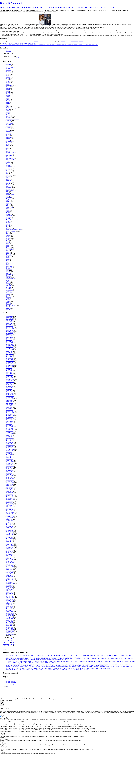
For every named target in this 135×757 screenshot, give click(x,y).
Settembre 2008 (10, 617)
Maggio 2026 (9, 320)
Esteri (7, 135)
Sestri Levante (9, 274)
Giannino (8, 165)
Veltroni (8, 299)
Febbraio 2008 (9, 627)
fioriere (8, 149)
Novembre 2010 (10, 581)
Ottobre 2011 (9, 565)
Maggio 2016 (9, 488)
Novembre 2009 (10, 597)
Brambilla (8, 92)
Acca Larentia (9, 67)
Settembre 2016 (10, 482)
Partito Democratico (11, 231)
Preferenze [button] (3, 700)
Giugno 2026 (9, 319)
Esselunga (8, 134)
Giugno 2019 (9, 436)
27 (8, 645)
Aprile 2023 (9, 372)
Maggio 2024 (9, 354)
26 (7, 645)
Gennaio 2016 (9, 494)
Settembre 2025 (10, 331)
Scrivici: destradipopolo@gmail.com (12, 57)
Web (7, 306)
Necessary (4, 717)
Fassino (8, 140)
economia (8, 128)
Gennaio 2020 (9, 426)
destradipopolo (10, 123)
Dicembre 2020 (10, 411)
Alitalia (8, 72)
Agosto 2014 (9, 517)
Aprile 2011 (9, 574)
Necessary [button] (2, 715)
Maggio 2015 (9, 505)
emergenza (9, 131)
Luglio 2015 (9, 502)
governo (8, 168)
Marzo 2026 (9, 323)
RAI (7, 250)
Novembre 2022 (10, 379)
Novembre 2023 (10, 362)
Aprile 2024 (9, 355)
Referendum (9, 255)
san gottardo (9, 266)
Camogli (8, 96)
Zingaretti (8, 308)
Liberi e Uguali (10, 190)
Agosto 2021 (9, 400)
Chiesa (8, 109)
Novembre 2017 (10, 463)
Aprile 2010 (9, 590)
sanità (7, 270)
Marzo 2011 (9, 575)
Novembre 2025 (10, 328)
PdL (7, 234)
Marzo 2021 (9, 407)
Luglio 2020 (9, 418)
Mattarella (8, 203)
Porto (7, 241)
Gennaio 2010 (9, 595)
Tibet (7, 291)
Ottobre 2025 (9, 330)
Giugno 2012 (9, 554)
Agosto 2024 (9, 349)
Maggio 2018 (9, 454)
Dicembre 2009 (10, 596)
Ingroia (8, 179)
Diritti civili (9, 126)
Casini (7, 106)
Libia (7, 192)
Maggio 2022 (9, 387)
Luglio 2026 (9, 317)
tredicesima (9, 292)
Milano (8, 206)
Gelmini (8, 162)
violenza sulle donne (11, 305)
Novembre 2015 (10, 496)
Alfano (8, 71)
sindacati (8, 277)
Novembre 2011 (10, 564)
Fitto (7, 151)
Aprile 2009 (9, 607)
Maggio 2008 (9, 623)
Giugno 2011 (9, 571)
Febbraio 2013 (9, 543)
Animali (8, 77)
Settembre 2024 (10, 348)
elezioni (8, 130)
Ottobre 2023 (9, 363)
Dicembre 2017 (10, 461)
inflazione (8, 178)
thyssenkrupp (9, 290)
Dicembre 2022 (10, 377)
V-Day (8, 298)
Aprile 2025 (9, 338)
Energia (8, 133)
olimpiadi (8, 222)
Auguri (8, 82)
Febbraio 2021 (9, 408)
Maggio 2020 (9, 421)
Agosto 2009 (9, 602)
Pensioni (8, 236)
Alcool (8, 68)
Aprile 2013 (9, 540)
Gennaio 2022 (9, 393)
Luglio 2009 (9, 603)
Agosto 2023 (9, 366)
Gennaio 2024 (9, 359)
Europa (8, 138)
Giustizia (8, 166)
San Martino (9, 267)
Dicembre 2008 (10, 613)
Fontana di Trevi (10, 152)
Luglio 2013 (9, 536)
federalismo (9, 141)
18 (5, 644)
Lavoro (8, 186)
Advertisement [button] (3, 746)
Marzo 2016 (9, 491)
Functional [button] (2, 733)
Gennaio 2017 (9, 477)
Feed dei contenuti (10, 681)
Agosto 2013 (9, 534)
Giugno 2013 (9, 537)
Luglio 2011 (9, 569)
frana (7, 157)
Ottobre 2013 (9, 531)
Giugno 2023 (9, 369)
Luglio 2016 (9, 485)
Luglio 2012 (9, 553)
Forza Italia (9, 155)
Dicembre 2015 (10, 495)
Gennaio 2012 (9, 561)
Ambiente (8, 74)
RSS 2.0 (63, 41)
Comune (8, 112)
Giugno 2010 (9, 588)
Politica (36, 41)
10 (4, 642)
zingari (8, 309)
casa (7, 105)
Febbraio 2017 (9, 475)
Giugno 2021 (9, 403)
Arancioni (8, 78)
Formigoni (8, 154)
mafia (7, 196)
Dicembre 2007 (10, 630)
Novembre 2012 (10, 547)
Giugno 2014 (9, 520)
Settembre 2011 (10, 567)
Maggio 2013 (9, 539)
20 (8, 644)
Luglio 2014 (9, 519)
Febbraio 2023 (9, 375)
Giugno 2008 (9, 621)
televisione (8, 287)
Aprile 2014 (9, 523)
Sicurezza (8, 276)
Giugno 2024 (9, 352)
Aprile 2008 (9, 624)
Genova (8, 164)
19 (7, 644)
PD (7, 232)
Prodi (7, 246)
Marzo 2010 (9, 592)
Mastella (8, 201)
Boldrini (8, 89)
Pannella (8, 225)
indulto (8, 176)
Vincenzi (8, 304)
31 (4, 647)
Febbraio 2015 (9, 509)
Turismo (8, 294)
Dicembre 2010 (10, 579)
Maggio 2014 (9, 522)
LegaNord (8, 187)
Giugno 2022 (9, 386)
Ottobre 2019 (9, 431)
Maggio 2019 (9, 438)
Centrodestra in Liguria (12, 107)
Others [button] (1, 750)
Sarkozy (8, 271)
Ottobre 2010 (9, 582)
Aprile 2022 (9, 389)
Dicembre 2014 (10, 512)
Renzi (7, 257)
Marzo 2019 (9, 440)
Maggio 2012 (9, 555)
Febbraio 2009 (9, 610)
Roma (7, 263)
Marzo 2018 (9, 457)
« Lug (4, 649)
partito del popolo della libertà (13, 229)
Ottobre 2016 (9, 481)
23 (13, 644)
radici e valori (9, 249)
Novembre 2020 (10, 412)
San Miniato (9, 269)
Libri (7, 193)
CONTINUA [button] (9, 700)
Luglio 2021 (9, 401)
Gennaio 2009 (9, 611)
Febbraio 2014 (9, 526)
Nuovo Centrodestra (11, 220)
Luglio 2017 (9, 468)
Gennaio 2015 (9, 510)
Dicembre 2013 (10, 529)
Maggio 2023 (9, 370)
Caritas (8, 102)
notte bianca (9, 218)
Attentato (8, 81)
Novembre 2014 (10, 513)
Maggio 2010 (9, 589)
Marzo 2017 (9, 474)
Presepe (8, 243)
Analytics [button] (2, 742)
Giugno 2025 (9, 335)
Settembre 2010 (10, 583)
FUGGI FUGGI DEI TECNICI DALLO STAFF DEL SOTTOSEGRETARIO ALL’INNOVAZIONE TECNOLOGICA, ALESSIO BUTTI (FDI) (57, 7)
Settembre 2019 (10, 432)
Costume (8, 116)
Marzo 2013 (9, 541)
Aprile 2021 (9, 405)
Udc (7, 295)
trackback (81, 41)
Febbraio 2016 (9, 492)
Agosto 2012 (9, 551)
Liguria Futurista (10, 194)
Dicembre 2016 (10, 478)
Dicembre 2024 (10, 344)
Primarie (8, 245)
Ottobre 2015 (9, 498)
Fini (7, 148)
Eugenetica (9, 137)
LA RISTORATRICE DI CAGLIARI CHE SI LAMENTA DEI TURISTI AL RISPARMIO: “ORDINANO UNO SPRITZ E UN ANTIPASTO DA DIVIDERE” (47, 669)
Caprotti (8, 100)
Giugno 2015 (9, 503)
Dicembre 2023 (10, 361)
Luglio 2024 (9, 351)
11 (5, 642)
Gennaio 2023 (9, 376)
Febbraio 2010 (9, 593)
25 (5, 645)
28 (10, 645)
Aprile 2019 (9, 439)
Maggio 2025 (9, 337)
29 (11, 645)
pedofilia (8, 235)
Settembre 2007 (10, 634)
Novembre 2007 (10, 631)
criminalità (8, 117)
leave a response (74, 41)
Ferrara (8, 142)
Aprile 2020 (9, 422)
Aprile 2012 (9, 557)
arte (7, 79)
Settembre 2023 (10, 365)
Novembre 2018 (10, 446)
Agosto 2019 (9, 433)
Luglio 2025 (9, 334)
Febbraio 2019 (9, 442)
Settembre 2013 (10, 533)
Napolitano (9, 215)
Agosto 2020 (9, 417)
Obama (8, 221)
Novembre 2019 (10, 429)
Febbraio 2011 (9, 576)
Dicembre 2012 (10, 546)
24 (4, 645)
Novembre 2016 (10, 480)
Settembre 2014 (10, 516)
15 (11, 642)
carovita (8, 103)
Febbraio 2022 (9, 391)
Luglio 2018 (9, 452)
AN (7, 75)
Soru (7, 280)
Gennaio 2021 (9, 410)
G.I (8, 686)
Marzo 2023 (9, 373)
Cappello (8, 99)
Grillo (7, 172)
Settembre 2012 (10, 550)
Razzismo (8, 253)
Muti (7, 213)
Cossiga (8, 114)
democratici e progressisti (12, 119)
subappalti (8, 285)
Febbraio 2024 (9, 358)
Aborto (8, 65)
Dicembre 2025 (10, 327)
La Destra (8, 183)
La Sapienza (9, 185)
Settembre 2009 (10, 600)
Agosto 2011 (9, 568)
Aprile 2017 (9, 473)
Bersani (8, 86)
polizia (8, 239)
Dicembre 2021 (10, 394)
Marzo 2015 (9, 508)
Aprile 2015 (9, 506)
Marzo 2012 (9, 558)
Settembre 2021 (10, 398)
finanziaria (8, 147)
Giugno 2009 (9, 604)
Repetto (8, 259)
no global (8, 217)
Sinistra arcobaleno (11, 278)
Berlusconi (9, 85)
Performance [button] (3, 737)
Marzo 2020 (9, 424)
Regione (8, 256)
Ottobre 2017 (9, 464)
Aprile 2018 (9, 456)
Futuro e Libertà (10, 159)
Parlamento (9, 228)
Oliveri (8, 224)
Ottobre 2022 (9, 380)
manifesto (8, 197)
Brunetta (8, 93)
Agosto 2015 (9, 501)
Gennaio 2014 (9, 527)
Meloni (8, 204)
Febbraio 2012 (9, 560)
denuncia (8, 120)
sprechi (8, 281)
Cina (7, 110)
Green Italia (9, 171)
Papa (7, 227)
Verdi (7, 302)
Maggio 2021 (9, 404)
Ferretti (8, 144)
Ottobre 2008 (9, 616)
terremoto (8, 288)
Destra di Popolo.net (11, 3)
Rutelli (8, 264)
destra (7, 121)
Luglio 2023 (9, 368)
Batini (7, 84)
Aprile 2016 (9, 489)
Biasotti (8, 88)
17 (4, 644)
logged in (8, 51)
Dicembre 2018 (10, 445)
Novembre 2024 (10, 345)
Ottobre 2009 (9, 599)
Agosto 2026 (9, 316)
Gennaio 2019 (9, 443)
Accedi (8, 680)
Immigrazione (9, 175)
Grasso (8, 169)
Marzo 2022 (9, 390)
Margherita (9, 199)
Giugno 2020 (9, 419)
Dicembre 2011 (10, 562)
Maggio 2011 (9, 572)
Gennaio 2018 (9, 460)
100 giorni (8, 64)
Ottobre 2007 (9, 632)
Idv (7, 173)
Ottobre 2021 (9, 397)
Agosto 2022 (9, 383)
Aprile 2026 (9, 321)
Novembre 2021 (10, 396)
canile (7, 98)
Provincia (8, 248)
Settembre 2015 (10, 499)
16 (13, 642)
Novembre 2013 (10, 530)
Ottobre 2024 (9, 347)
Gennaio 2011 (9, 578)
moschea (8, 210)
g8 (7, 161)
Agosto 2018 (9, 450)
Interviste (8, 180)
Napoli (8, 214)
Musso (8, 211)
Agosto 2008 (9, 618)
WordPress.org (10, 684)
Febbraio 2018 (9, 459)
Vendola (8, 301)
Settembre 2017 (10, 466)
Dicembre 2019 (10, 428)
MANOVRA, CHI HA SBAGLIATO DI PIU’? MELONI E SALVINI (18, 43)
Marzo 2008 (9, 625)
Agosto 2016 (9, 484)
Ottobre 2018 (9, 447)
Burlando (8, 95)
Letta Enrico (9, 189)
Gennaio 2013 (9, 544)
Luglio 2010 (9, 586)
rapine (7, 252)
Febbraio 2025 (9, 341)
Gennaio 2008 (9, 628)
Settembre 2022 (10, 382)
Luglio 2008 (9, 620)
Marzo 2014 (9, 524)
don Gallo (8, 127)
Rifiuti (7, 260)
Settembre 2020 (10, 415)
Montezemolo (9, 207)
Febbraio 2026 (9, 324)
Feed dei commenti (11, 682)
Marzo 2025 (9, 340)
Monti (7, 208)
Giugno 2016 (9, 487)
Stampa (8, 283)
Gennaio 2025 (9, 342)
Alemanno (8, 70)
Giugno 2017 (9, 470)
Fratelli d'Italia (9, 158)
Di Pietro (8, 124)
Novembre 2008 (10, 614)
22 (11, 644)
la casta (8, 182)
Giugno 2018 (9, 453)
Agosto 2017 (9, 467)
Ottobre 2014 (9, 515)
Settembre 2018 (10, 449)
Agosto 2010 (9, 585)
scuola (7, 273)
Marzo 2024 (9, 356)
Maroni (8, 200)
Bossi (7, 91)
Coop (7, 113)
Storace (8, 284)
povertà (8, 242)
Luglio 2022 (9, 384)
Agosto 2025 (9, 333)
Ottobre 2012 (9, 548)
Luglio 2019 (9, 435)
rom (7, 262)
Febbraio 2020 (9, 425)
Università (8, 297)
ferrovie (8, 145)
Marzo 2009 (9, 609)
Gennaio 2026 (9, 326)
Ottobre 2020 (9, 414)
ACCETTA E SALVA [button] (5, 755)
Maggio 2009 (9, 606)
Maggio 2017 (9, 471)
